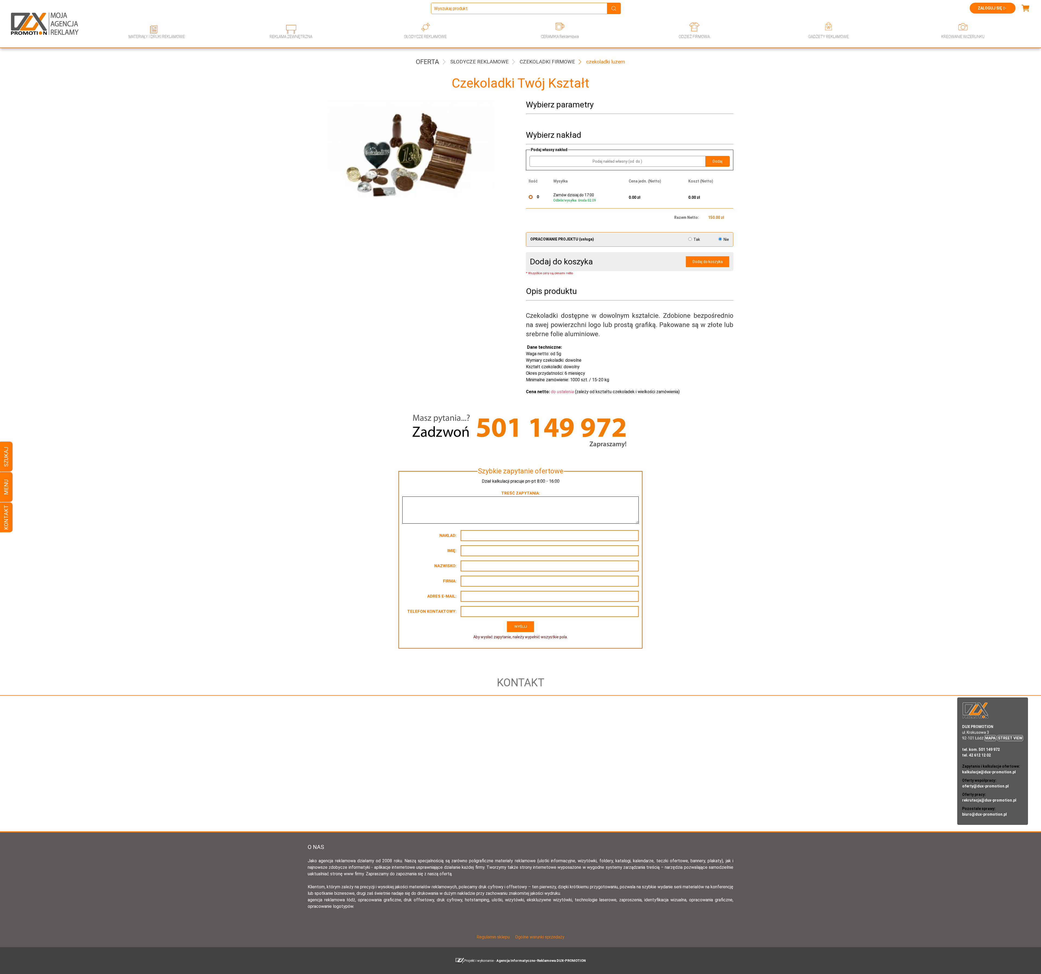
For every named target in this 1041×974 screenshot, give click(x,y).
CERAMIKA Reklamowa (560, 36)
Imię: (452, 550)
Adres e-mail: (442, 596)
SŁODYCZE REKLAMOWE (425, 36)
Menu (6, 487)
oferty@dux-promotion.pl (985, 786)
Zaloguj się (990, 8)
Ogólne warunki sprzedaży (539, 937)
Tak (697, 239)
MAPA (990, 738)
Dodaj (717, 161)
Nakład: (448, 535)
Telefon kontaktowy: (432, 611)
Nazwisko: (445, 565)
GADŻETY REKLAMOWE (828, 36)
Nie (726, 239)
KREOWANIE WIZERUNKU (963, 36)
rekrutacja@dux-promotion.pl (989, 800)
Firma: (450, 581)
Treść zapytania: (520, 493)
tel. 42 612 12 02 (976, 755)
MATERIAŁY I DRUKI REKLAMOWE (156, 36)
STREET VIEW (1010, 738)
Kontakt (6, 517)
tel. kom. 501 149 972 (981, 749)
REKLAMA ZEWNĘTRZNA (291, 36)
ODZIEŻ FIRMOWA (694, 36)
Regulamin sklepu (493, 937)
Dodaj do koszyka (708, 261)
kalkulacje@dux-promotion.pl (989, 772)
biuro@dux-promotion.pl (984, 814)
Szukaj (6, 457)
